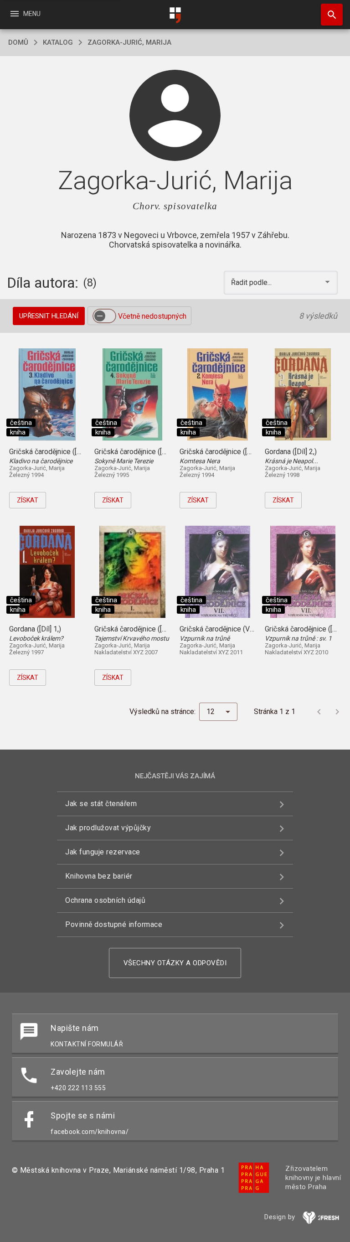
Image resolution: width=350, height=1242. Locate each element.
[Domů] (175, 15)
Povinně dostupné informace (113, 924)
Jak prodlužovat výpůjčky (108, 827)
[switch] (104, 316)
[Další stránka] (337, 712)
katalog (58, 42)
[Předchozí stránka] (319, 712)
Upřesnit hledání (48, 316)
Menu (25, 13)
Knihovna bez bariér (99, 876)
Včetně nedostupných (152, 316)
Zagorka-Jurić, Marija (129, 42)
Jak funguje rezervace (102, 852)
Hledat (328, 14)
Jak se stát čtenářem (101, 803)
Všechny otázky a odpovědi (175, 963)
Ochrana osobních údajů (105, 900)
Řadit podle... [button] (252, 282)
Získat (27, 500)
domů (18, 42)
